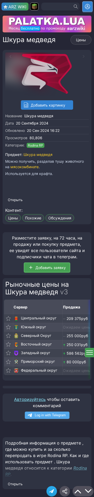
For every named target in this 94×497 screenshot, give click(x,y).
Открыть (15, 200)
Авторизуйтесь (30, 399)
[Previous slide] (9, 56)
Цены (81, 40)
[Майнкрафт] (34, 6)
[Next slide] (85, 56)
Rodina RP (35, 145)
